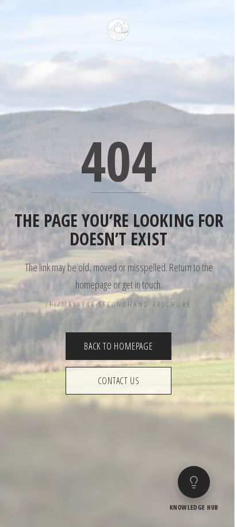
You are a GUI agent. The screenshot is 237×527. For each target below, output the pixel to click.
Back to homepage (118, 346)
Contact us (119, 380)
